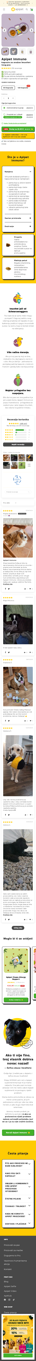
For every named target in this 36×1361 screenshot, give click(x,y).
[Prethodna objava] (4, 3)
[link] (18, 1334)
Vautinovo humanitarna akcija (15, 1262)
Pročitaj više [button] (7, 584)
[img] (7, 511)
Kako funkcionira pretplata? (15, 123)
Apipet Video (10, 1291)
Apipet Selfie (10, 1286)
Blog (6, 1282)
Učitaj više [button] (18, 928)
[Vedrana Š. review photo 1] (18, 765)
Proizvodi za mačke (13, 1250)
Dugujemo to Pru (12, 1256)
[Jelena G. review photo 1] (18, 860)
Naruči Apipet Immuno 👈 (18, 1132)
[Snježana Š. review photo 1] (18, 686)
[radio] (18, 108)
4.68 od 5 (23, 424)
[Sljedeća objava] (32, 3)
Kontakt (8, 1269)
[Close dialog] (32, 1316)
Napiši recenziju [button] (18, 444)
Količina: (5, 94)
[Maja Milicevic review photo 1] (18, 624)
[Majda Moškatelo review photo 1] (18, 538)
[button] (4, 9)
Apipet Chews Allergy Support (16, 978)
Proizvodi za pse (12, 1245)
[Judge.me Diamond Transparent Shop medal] (17, 479)
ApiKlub (8, 1296)
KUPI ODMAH (18, 1355)
